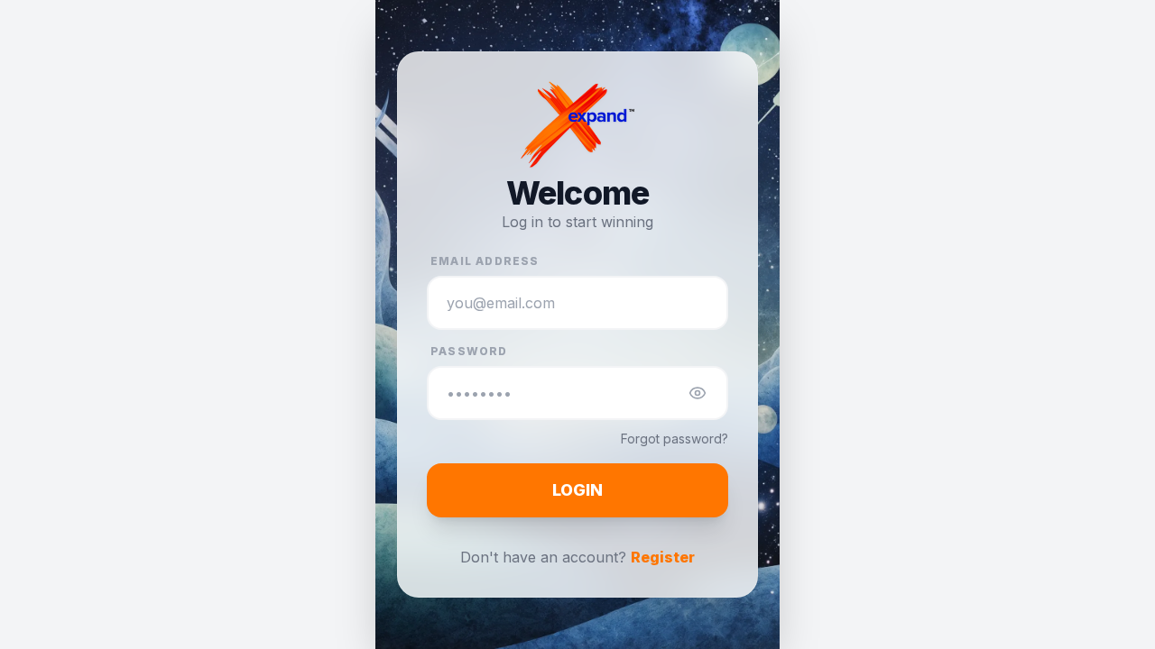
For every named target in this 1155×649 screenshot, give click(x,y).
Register (663, 557)
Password (469, 351)
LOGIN (577, 489)
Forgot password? (674, 438)
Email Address (485, 261)
